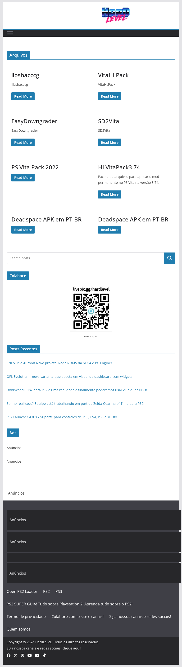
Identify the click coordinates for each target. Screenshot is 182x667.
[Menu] (10, 33)
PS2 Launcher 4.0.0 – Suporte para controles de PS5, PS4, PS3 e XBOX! (62, 417)
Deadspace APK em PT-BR (46, 219)
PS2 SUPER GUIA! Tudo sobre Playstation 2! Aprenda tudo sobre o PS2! (69, 604)
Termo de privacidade (26, 616)
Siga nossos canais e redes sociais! (140, 616)
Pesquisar (169, 258)
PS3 (58, 591)
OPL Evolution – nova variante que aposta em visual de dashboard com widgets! (70, 376)
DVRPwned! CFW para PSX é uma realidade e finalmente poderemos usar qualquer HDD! (77, 390)
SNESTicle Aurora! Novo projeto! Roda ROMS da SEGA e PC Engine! (59, 363)
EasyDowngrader (34, 121)
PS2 (46, 591)
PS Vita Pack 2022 (35, 167)
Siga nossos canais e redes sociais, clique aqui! (44, 648)
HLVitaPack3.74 (119, 167)
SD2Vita (108, 121)
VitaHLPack (113, 75)
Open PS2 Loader (22, 591)
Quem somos (19, 629)
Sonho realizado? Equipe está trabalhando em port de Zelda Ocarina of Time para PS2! (75, 403)
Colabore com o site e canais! (77, 616)
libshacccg (25, 75)
